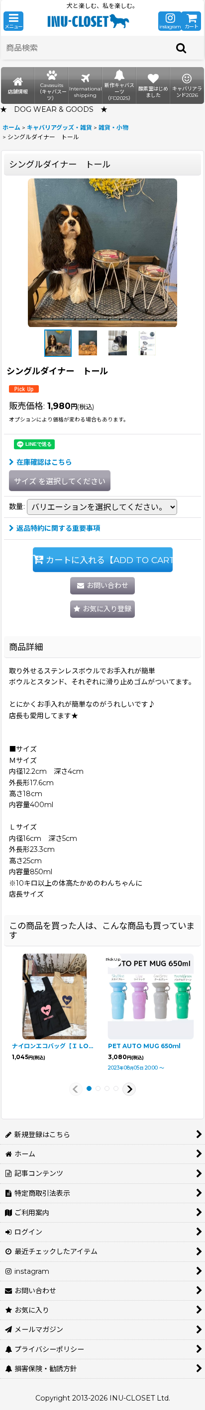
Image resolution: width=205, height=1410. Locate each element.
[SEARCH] (181, 47)
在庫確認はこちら (44, 462)
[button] (13, 21)
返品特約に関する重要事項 (58, 528)
